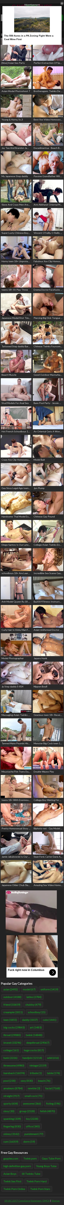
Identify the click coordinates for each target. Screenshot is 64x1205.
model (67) (29, 989)
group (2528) (27, 1111)
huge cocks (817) (34, 1050)
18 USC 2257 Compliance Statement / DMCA (27, 1200)
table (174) (53, 1073)
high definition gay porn (17, 1166)
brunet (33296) (12, 1042)
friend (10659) (11, 1004)
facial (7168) (52, 1088)
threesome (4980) (13, 1065)
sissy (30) (8, 1111)
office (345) (33, 1126)
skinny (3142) (11, 1133)
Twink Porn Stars (40, 1188)
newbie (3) (34, 1088)
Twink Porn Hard (36, 1181)
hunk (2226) (10, 1057)
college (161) (11, 1050)
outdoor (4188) (12, 996)
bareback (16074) (14, 1073)
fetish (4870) (47, 1111)
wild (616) (53, 1057)
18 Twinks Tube (31, 1173)
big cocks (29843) (14, 1027)
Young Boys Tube (46, 1166)
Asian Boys (9, 1173)
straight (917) (11, 1095)
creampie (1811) (13, 1012)
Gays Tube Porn (51, 1158)
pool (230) (9, 1080)
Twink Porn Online (14, 1188)
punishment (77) (33, 1133)
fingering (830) (12, 1126)
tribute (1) (36, 1073)
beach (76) (44, 1080)
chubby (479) (33, 1004)
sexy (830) (27, 1080)
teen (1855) (10, 1019)
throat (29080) (12, 1035)
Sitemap (56, 1200)
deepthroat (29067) (37, 1042)
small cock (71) (33, 1095)
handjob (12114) (32, 1057)
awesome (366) (32, 1103)
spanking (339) (12, 1118)
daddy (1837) (30, 1019)
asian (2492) (10, 989)
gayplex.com (10, 1158)
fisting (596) (53, 1103)
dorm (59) (29, 1141)
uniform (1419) (49, 989)
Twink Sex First (12, 1181)
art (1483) (36, 1027)
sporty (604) (10, 1103)
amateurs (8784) (13, 1088)
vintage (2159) (37, 1065)
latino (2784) (33, 996)
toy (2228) (32, 1118)
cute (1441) (49, 1019)
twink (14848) (34, 1035)
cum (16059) (10, 1141)
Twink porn (30, 1158)
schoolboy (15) (36, 1012)
